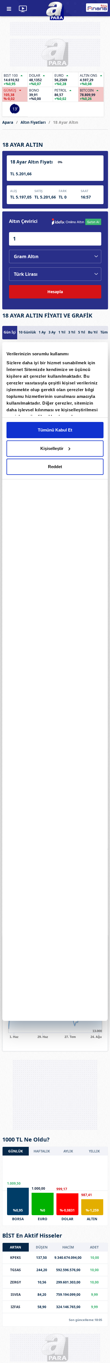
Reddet (55, 466)
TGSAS (15, 1270)
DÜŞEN (42, 1247)
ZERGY (15, 1282)
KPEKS (15, 1257)
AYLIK (68, 1151)
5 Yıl (81, 332)
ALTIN (92, 1219)
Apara (7, 122)
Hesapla (55, 291)
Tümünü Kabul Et (55, 430)
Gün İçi (10, 332)
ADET (94, 1247)
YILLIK (94, 1151)
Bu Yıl (93, 332)
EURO (42, 1219)
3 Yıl (71, 332)
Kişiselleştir (51, 448)
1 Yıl (61, 332)
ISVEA (16, 1294)
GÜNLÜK (15, 1151)
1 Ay (42, 332)
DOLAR (67, 1219)
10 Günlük (27, 332)
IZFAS (15, 1306)
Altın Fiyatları (33, 122)
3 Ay (52, 332)
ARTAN (15, 1247)
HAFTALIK (42, 1151)
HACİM (68, 1247)
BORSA (18, 1219)
